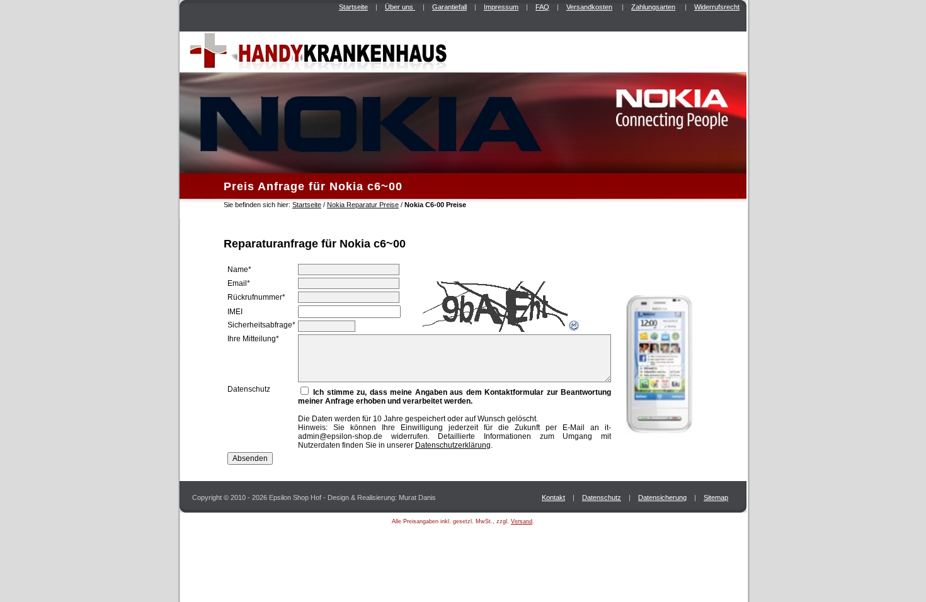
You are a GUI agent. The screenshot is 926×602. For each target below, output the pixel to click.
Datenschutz (601, 497)
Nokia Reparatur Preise (363, 204)
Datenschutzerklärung (453, 445)
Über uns (400, 7)
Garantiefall (449, 7)
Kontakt (553, 497)
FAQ (542, 7)
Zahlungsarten (653, 7)
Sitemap (716, 497)
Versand (521, 521)
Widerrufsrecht (717, 7)
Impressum (501, 7)
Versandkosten (589, 7)
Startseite (353, 7)
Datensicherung (662, 497)
